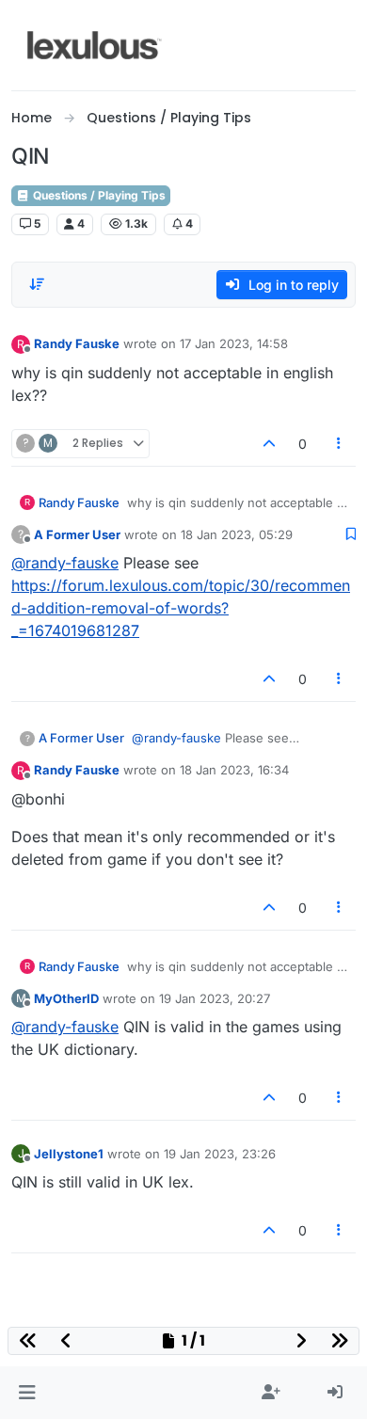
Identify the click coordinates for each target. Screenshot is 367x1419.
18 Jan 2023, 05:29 (237, 534)
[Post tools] (340, 443)
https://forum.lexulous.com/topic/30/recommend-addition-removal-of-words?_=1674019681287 (180, 608)
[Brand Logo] (94, 45)
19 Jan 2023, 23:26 (220, 1153)
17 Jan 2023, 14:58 (234, 343)
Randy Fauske (77, 343)
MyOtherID (66, 998)
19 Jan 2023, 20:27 (214, 998)
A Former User (77, 534)
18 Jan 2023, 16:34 (234, 769)
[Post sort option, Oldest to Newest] (37, 284)
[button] (27, 1392)
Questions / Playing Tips (98, 195)
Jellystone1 (69, 1153)
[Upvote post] (269, 443)
